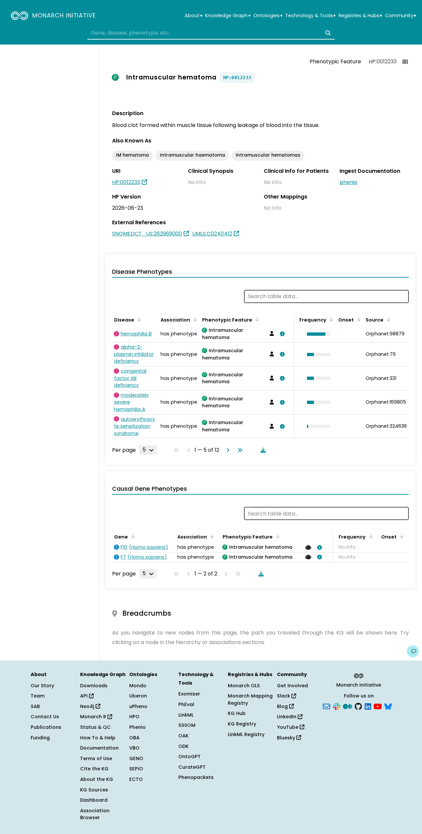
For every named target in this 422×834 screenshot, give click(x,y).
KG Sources (94, 790)
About (193, 15)
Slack (284, 696)
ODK (183, 746)
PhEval (186, 704)
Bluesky (286, 737)
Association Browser (94, 814)
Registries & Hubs (360, 15)
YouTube (288, 727)
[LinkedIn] (368, 705)
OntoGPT (189, 756)
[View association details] (281, 333)
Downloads (93, 685)
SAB (35, 706)
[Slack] (336, 705)
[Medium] (347, 705)
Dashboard (93, 800)
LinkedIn (287, 716)
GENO (136, 758)
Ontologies (267, 15)
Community (400, 15)
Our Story (42, 685)
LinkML (186, 715)
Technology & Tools (310, 15)
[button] (316, 334)
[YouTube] (378, 705)
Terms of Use (96, 758)
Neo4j (88, 706)
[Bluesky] (388, 705)
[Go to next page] (226, 450)
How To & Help (97, 737)
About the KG (96, 779)
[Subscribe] (326, 705)
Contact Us (45, 716)
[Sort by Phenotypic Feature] (256, 319)
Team (38, 696)
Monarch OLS (244, 685)
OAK (183, 735)
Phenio (137, 727)
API (84, 696)
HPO (134, 716)
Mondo (137, 685)
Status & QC (95, 727)
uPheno (138, 706)
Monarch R (93, 716)
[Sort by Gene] (132, 536)
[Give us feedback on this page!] (413, 651)
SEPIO (136, 768)
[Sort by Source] (387, 319)
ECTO (136, 779)
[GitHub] (358, 705)
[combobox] (211, 33)
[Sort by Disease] (138, 319)
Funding (40, 737)
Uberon (138, 696)
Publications (46, 727)
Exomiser (189, 694)
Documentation (99, 748)
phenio (348, 182)
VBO (134, 748)
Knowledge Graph (227, 15)
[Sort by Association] (194, 319)
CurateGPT (192, 767)
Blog (283, 706)
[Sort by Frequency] (330, 319)
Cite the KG (94, 768)
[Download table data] (262, 450)
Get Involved (292, 685)
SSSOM (187, 725)
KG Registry (242, 724)
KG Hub (237, 713)
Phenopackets (196, 777)
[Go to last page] (239, 450)
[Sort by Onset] (358, 319)
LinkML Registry (246, 734)
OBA (134, 737)
